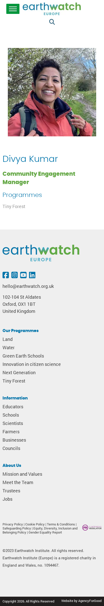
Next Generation (19, 372)
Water (9, 347)
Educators (13, 407)
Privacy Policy (13, 524)
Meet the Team (18, 482)
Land (8, 339)
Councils (11, 448)
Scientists (13, 423)
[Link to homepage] (52, 9)
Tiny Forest (14, 206)
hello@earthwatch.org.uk (28, 286)
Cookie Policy (35, 524)
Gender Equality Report (45, 532)
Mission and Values (22, 474)
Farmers (11, 432)
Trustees (11, 491)
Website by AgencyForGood (81, 601)
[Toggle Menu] (13, 9)
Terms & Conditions (61, 524)
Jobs (7, 499)
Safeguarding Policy (17, 528)
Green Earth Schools (23, 356)
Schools (11, 415)
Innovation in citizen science (32, 364)
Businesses (14, 440)
